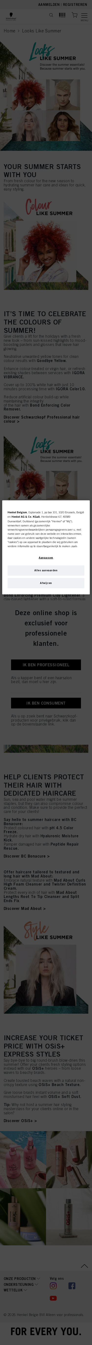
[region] (46, 547)
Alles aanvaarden (45, 570)
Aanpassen (46, 557)
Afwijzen (46, 583)
